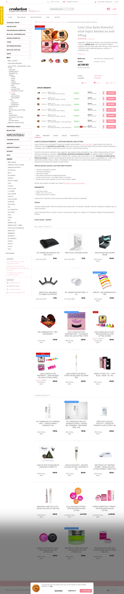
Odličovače (12, 69)
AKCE (8, 155)
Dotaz (98, 83)
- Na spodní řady (15, 89)
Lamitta (10, 196)
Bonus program (36, 17)
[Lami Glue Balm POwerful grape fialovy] (39, 93)
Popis (37, 135)
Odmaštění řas (13, 73)
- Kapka (12, 80)
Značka (55, 135)
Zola (9, 249)
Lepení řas (12, 92)
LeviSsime (11, 201)
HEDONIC (10, 178)
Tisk (85, 83)
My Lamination (13, 209)
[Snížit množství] (103, 94)
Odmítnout (72, 591)
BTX (10, 111)
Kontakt (57, 17)
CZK (114, 2)
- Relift (12, 85)
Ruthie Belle (12, 238)
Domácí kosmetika (13, 38)
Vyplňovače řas (13, 106)
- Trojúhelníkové (15, 83)
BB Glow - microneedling (16, 34)
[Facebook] (7, 2)
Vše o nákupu (21, 17)
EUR (117, 2)
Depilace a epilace (13, 50)
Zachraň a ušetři (13, 22)
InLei (9, 183)
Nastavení (58, 591)
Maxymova (11, 204)
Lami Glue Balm (86, 144)
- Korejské (13, 87)
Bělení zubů (11, 130)
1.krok (10, 99)
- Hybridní (13, 82)
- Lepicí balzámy (15, 96)
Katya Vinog (12, 188)
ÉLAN (9, 173)
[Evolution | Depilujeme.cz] (25, 10)
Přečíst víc (81, 54)
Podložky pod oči (14, 71)
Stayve (10, 243)
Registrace (108, 2)
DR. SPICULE (11, 170)
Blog (48, 17)
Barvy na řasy (13, 61)
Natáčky (11, 75)
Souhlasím (87, 591)
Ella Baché (11, 175)
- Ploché (12, 78)
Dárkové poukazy (13, 147)
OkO (9, 220)
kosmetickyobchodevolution (17, 292)
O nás (10, 17)
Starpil (10, 241)
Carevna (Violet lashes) (16, 165)
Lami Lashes (12, 194)
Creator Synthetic (14, 167)
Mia (9, 207)
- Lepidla (12, 94)
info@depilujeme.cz (14, 282)
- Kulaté (12, 76)
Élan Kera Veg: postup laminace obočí (16, 263)
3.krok (10, 113)
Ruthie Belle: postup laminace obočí (15, 274)
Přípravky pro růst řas (16, 122)
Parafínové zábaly (14, 126)
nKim (9, 215)
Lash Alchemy (12, 199)
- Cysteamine (14, 103)
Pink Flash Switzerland (16, 228)
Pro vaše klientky (14, 120)
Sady (10, 119)
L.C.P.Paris (11, 191)
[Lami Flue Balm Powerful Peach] (39, 104)
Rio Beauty (11, 236)
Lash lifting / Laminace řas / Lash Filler (19, 66)
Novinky (10, 259)
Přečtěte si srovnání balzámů (74, 183)
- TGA (12, 101)
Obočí (9, 54)
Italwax (10, 186)
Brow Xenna (12, 162)
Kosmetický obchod (14, 289)
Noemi (10, 217)
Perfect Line (12, 222)
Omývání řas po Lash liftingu (17, 110)
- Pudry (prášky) (14, 97)
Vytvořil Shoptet (113, 590)
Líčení (9, 42)
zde (51, 586)
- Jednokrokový (14, 104)
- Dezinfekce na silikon (16, 91)
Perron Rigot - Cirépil (15, 225)
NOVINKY (10, 151)
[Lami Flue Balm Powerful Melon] (39, 98)
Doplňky (10, 143)
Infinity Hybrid (13, 180)
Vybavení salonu (13, 139)
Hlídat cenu (112, 83)
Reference (11, 233)
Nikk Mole (11, 212)
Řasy (8, 57)
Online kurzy (12, 26)
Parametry (46, 135)
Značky (9, 159)
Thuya (10, 246)
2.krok (10, 108)
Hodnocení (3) (74, 135)
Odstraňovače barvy (15, 63)
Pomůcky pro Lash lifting (16, 117)
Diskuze (64, 135)
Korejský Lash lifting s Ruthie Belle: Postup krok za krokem (18, 268)
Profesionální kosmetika (16, 30)
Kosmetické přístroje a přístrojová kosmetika (15, 135)
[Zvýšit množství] (103, 92)
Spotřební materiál (14, 46)
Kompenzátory (13, 115)
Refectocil (11, 230)
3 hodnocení (90, 39)
